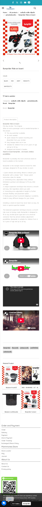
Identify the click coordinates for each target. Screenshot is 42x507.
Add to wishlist (9, 96)
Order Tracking (6, 441)
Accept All (26, 503)
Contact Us (5, 466)
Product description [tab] (10, 119)
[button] (34, 8)
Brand (5, 103)
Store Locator (6, 451)
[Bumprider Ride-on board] (21, 37)
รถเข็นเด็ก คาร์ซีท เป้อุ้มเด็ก (18, 101)
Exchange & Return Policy (10, 443)
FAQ (2, 453)
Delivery (4, 432)
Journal (4, 456)
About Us (4, 464)
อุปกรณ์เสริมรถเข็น (32, 101)
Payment (4, 435)
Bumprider (11, 103)
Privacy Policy (23, 497)
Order (3, 430)
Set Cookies (16, 503)
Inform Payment (6, 438)
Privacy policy (6, 469)
